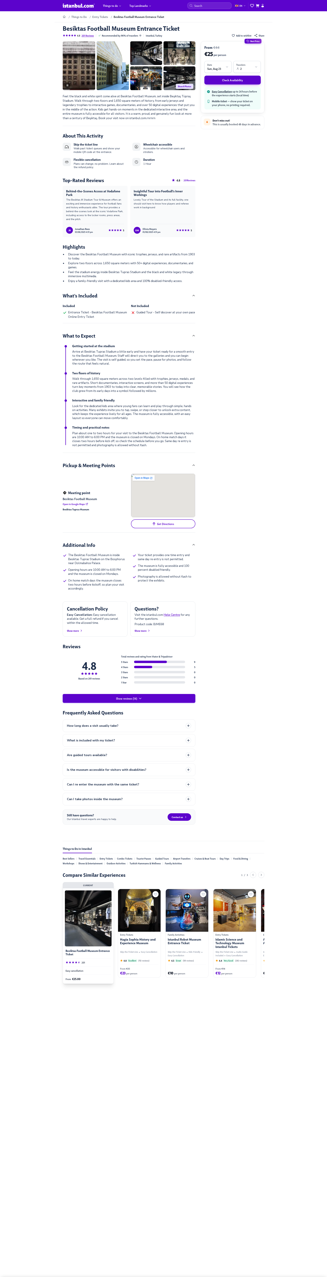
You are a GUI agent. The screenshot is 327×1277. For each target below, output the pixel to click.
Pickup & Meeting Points (89, 465)
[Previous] (253, 875)
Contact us (177, 817)
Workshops (68, 863)
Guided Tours (162, 858)
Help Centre (172, 615)
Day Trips (224, 858)
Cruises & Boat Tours (205, 858)
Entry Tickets (106, 858)
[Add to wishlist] (151, 894)
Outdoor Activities (116, 863)
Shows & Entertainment (90, 863)
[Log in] (262, 5)
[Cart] (257, 5)
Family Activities (173, 863)
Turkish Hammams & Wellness (145, 863)
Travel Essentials (87, 858)
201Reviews (189, 180)
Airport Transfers (181, 858)
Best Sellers (68, 858)
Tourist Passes (143, 858)
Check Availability (232, 80)
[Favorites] (252, 6)
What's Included (80, 295)
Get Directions (165, 524)
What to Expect (79, 335)
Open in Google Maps (74, 504)
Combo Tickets (124, 858)
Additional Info (79, 544)
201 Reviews (88, 35)
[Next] (261, 875)
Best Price (254, 41)
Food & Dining (240, 858)
